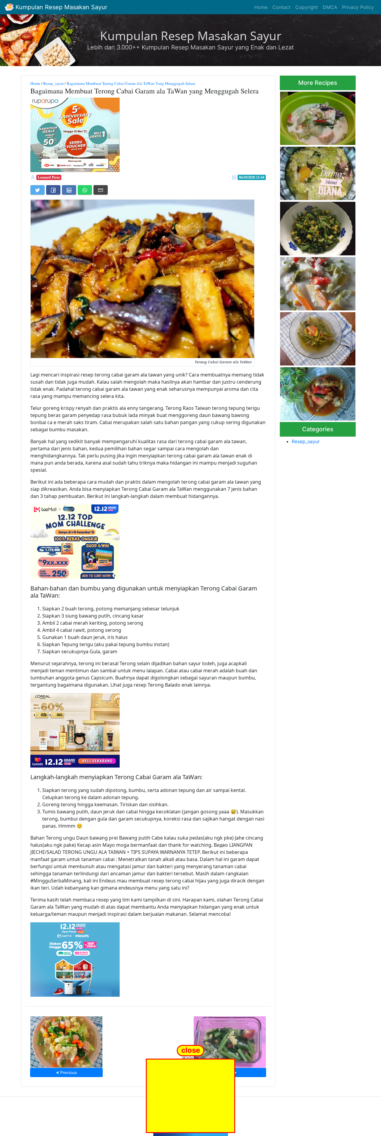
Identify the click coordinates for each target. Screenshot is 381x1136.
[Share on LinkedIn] (69, 190)
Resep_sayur (53, 83)
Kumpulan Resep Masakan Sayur (60, 7)
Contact (281, 7)
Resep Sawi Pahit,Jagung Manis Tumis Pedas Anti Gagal (313, 227)
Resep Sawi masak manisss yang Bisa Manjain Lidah (316, 282)
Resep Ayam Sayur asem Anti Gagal (317, 392)
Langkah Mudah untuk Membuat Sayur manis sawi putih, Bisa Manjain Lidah (315, 116)
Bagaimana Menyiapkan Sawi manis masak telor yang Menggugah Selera (230, 1040)
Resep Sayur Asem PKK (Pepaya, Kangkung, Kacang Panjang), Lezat (317, 337)
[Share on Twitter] (37, 190)
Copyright (306, 7)
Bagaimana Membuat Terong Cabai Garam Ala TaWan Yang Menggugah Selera (131, 83)
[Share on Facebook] (53, 190)
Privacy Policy (358, 7)
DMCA (330, 7)
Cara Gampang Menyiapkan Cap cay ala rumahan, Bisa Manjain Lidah (66, 1040)
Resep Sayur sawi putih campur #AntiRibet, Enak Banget (312, 171)
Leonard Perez (49, 177)
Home (261, 7)
